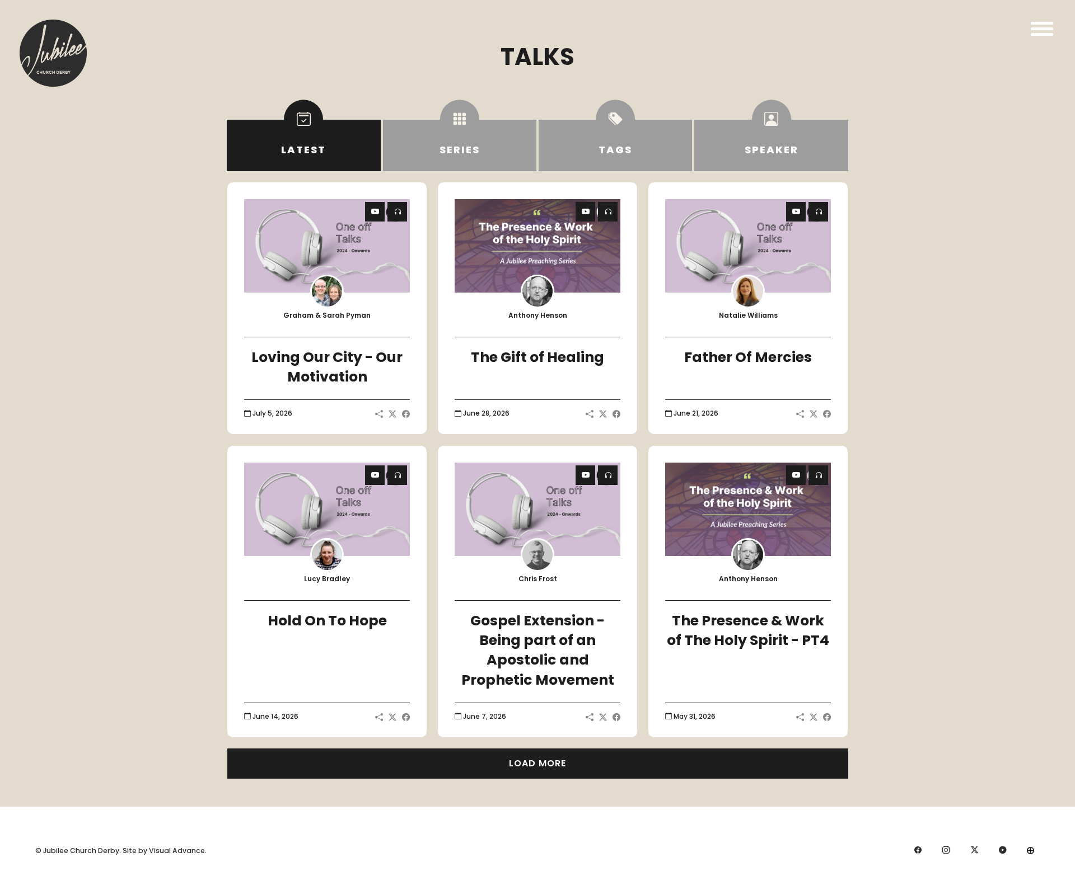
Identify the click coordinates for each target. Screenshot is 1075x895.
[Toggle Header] (1042, 28)
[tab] (303, 145)
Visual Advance (177, 850)
